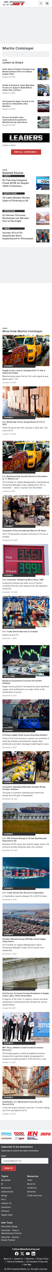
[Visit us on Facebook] (17, 1253)
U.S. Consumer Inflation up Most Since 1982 (23, 580)
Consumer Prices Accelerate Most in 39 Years (24, 531)
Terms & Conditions (15, 1262)
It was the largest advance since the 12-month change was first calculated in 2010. (26, 1109)
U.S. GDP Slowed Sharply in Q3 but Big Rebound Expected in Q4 (24, 839)
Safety (7, 176)
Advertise (30, 1259)
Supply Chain (10, 193)
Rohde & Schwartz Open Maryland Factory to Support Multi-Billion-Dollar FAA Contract (18, 87)
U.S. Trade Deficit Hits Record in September (23, 893)
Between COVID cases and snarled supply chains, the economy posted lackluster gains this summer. (25, 845)
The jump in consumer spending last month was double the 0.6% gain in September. (23, 794)
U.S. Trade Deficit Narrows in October (20, 631)
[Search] (40, 3)
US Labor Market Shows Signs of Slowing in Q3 (16, 199)
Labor (7, 229)
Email (3, 1156)
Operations (9, 211)
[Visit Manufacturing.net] (19, 1138)
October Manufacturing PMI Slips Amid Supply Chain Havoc (24, 940)
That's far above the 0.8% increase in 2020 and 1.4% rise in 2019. (25, 429)
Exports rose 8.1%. (10, 635)
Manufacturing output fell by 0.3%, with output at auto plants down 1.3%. (25, 377)
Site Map (27, 1264)
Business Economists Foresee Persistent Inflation (22, 682)
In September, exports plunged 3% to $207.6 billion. (24, 896)
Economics (8, 366)
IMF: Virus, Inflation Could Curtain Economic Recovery (22, 1048)
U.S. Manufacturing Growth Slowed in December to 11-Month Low (25, 477)
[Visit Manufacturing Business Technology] (32, 1138)
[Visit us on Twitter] (22, 1253)
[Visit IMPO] (45, 1134)
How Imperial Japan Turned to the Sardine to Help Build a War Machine (18, 103)
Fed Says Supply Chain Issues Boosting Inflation (24, 735)
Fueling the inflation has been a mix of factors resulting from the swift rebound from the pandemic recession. (25, 586)
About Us (7, 1259)
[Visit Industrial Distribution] (6, 1138)
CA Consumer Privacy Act (37, 1262)
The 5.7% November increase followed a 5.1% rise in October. (25, 535)
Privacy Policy (42, 1259)
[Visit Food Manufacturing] (19, 1134)
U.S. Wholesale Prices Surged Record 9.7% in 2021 (23, 423)
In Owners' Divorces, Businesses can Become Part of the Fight (15, 218)
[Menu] (47, 3)
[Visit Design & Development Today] (6, 1134)
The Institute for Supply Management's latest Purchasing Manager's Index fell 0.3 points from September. (23, 948)
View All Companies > (26, 152)
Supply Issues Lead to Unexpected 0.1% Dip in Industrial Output (23, 371)
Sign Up (8, 1168)
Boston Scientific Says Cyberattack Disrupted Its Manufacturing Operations (14, 119)
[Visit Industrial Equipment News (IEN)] (32, 1134)
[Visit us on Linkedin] (33, 1253)
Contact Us (18, 1259)
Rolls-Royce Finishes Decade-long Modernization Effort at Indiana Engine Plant (18, 71)
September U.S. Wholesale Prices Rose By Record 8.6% (22, 1103)
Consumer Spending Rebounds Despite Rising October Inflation (23, 788)
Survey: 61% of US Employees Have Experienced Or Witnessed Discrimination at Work (17, 235)
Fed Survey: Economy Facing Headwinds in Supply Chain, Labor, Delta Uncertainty (25, 994)
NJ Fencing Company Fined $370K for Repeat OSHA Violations (15, 183)
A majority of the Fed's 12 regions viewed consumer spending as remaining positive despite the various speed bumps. (25, 1002)
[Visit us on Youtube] (28, 1253)
